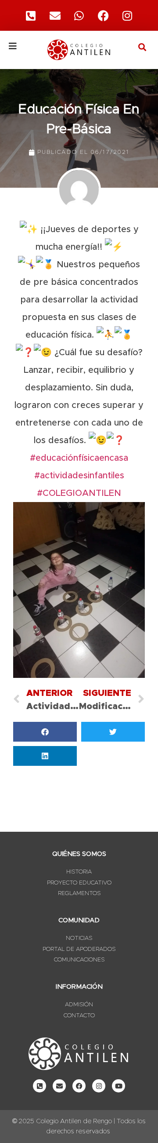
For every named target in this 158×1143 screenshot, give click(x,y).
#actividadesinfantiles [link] (79, 475)
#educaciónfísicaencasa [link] (79, 458)
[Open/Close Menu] (23, 46)
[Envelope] (59, 1085)
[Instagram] (127, 15)
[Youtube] (118, 1085)
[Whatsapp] (79, 15)
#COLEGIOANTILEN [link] (79, 493)
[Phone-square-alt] (31, 15)
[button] (142, 47)
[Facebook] (103, 15)
